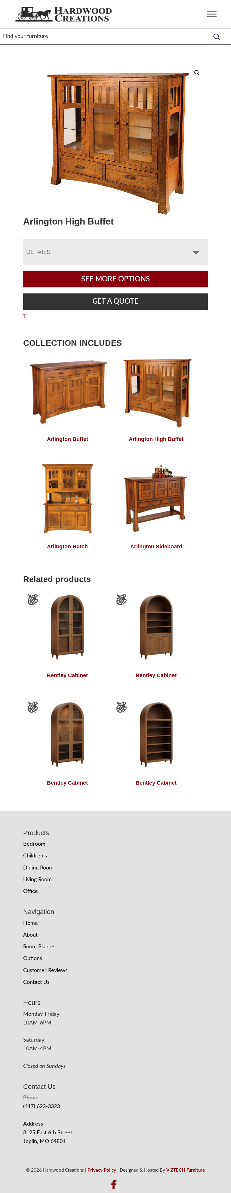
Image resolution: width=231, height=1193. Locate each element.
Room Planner (40, 947)
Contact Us (36, 982)
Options (32, 958)
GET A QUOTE (115, 301)
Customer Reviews (45, 970)
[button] (197, 72)
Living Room (37, 879)
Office (30, 891)
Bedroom (34, 844)
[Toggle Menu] (212, 14)
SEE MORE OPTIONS (115, 279)
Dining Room (38, 868)
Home (30, 923)
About (30, 935)
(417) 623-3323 (41, 1106)
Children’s (35, 856)
